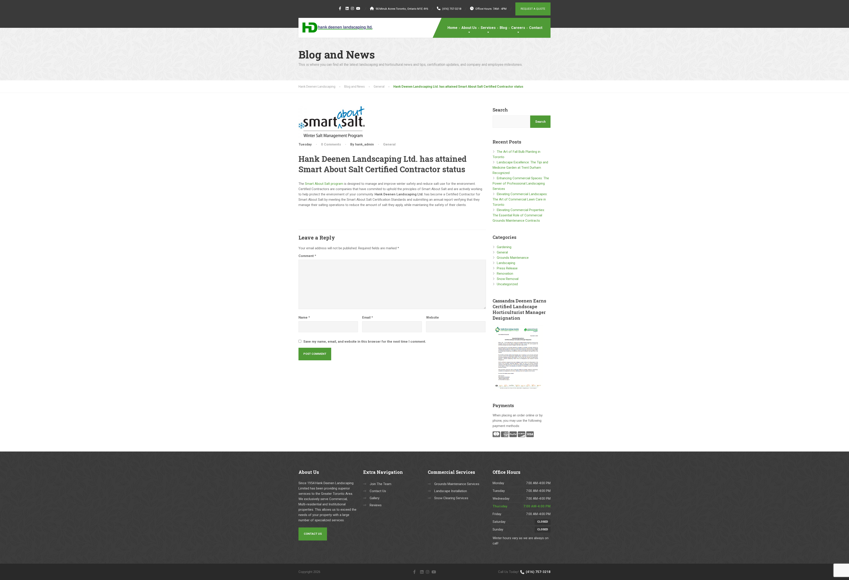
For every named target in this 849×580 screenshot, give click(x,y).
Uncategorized (507, 284)
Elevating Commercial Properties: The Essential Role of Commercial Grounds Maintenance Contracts (519, 215)
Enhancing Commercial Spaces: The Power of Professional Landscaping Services (521, 183)
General (389, 144)
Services (488, 28)
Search (500, 110)
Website (432, 317)
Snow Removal (507, 279)
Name (304, 317)
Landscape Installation (450, 491)
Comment (307, 256)
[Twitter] (418, 571)
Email (367, 317)
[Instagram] (352, 8)
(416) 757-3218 (538, 572)
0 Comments (331, 144)
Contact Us (313, 533)
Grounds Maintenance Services (456, 484)
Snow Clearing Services (451, 498)
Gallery (374, 498)
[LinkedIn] (347, 8)
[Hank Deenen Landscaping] (335, 27)
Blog (503, 28)
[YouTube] (358, 8)
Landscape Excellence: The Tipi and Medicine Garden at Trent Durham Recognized (520, 167)
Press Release (507, 268)
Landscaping (506, 263)
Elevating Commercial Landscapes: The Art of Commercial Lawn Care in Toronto (520, 199)
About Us (469, 28)
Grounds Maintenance (513, 258)
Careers (518, 28)
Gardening (504, 247)
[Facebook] (340, 8)
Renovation (505, 274)
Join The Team (380, 484)
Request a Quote (533, 8)
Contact (535, 28)
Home (452, 28)
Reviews (376, 505)
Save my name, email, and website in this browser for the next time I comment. (364, 342)
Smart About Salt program (324, 184)
